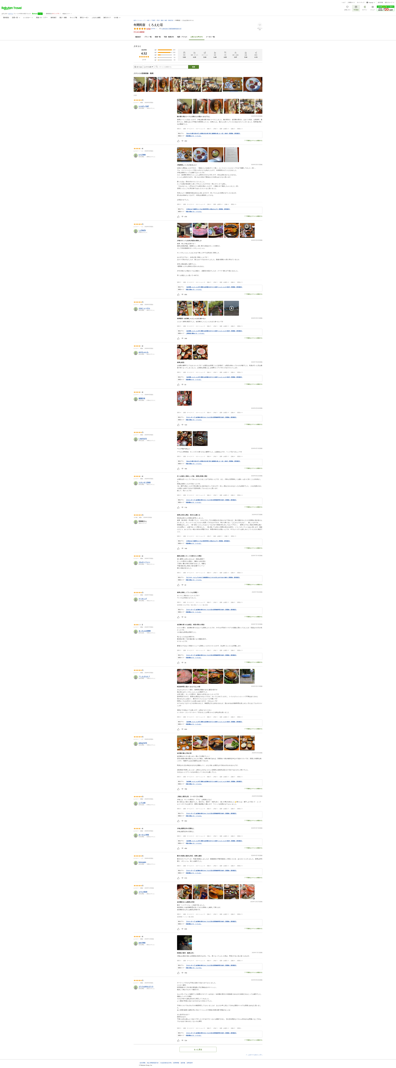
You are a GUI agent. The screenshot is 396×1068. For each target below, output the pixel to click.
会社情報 (142, 1063)
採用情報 (176, 1063)
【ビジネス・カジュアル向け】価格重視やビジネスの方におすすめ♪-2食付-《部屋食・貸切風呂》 (213, 577)
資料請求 (190, 1063)
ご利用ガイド (351, 2)
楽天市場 (380, 2)
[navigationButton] (259, 84)
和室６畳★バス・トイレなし (194, 211)
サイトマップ (360, 2)
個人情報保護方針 (153, 1063)
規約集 (183, 1063)
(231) (197, 37)
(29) (169, 37)
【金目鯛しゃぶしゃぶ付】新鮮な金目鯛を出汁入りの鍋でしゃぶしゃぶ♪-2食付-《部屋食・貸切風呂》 (214, 287)
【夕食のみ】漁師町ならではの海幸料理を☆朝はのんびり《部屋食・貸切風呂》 (208, 209)
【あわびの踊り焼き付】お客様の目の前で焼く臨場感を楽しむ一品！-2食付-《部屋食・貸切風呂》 (213, 133)
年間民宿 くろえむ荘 (148, 25)
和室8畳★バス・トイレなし (193, 136)
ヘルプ (343, 2)
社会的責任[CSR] (165, 1063)
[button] (139, 84)
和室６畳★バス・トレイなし (194, 968)
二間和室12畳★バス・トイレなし (195, 333)
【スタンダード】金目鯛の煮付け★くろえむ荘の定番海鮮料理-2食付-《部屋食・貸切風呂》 (211, 417)
